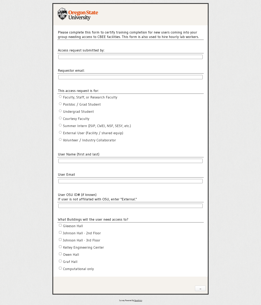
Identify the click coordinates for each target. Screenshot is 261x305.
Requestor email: (71, 70)
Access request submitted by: (81, 50)
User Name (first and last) (79, 154)
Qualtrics (138, 300)
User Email (66, 174)
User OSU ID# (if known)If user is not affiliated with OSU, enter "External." (97, 196)
